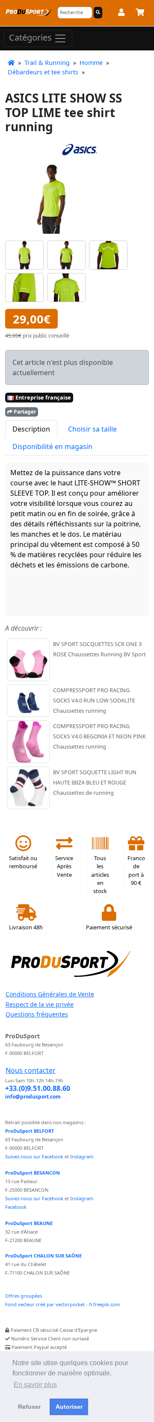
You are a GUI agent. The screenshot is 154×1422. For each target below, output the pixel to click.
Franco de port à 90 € (136, 870)
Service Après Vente (64, 866)
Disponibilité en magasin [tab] (52, 446)
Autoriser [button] (69, 1406)
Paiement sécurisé (109, 927)
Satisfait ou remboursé (23, 862)
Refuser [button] (29, 1406)
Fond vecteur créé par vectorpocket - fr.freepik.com (62, 1304)
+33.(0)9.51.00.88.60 (37, 1088)
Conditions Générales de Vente (50, 994)
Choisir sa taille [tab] (92, 429)
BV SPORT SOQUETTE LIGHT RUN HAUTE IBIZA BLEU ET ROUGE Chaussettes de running (94, 782)
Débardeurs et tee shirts (43, 72)
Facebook (16, 1207)
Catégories (31, 37)
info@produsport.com (33, 1096)
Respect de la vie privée (40, 1004)
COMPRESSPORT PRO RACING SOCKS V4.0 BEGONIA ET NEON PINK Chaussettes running (99, 736)
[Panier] (140, 14)
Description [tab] (31, 429)
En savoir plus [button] (35, 1384)
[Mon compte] (121, 14)
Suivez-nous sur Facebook (34, 1156)
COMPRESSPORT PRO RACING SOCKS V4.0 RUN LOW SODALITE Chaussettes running (94, 700)
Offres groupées (23, 1296)
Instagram (81, 1156)
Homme (91, 63)
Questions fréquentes (37, 1014)
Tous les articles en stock (100, 874)
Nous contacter (31, 1070)
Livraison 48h (26, 927)
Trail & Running (47, 63)
